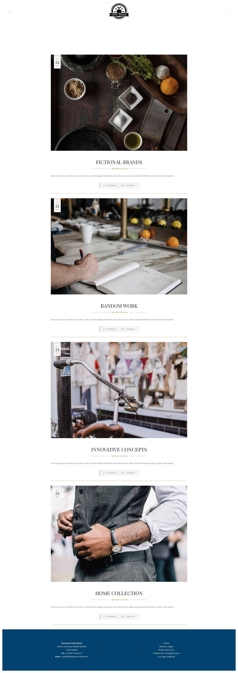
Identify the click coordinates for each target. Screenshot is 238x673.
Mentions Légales (166, 646)
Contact (166, 643)
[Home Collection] (119, 534)
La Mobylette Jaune (171, 653)
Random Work (119, 305)
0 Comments (111, 185)
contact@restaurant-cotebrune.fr (75, 656)
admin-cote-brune (121, 168)
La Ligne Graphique (167, 656)
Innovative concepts (119, 449)
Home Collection (119, 593)
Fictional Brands (119, 162)
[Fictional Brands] (119, 103)
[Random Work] (119, 246)
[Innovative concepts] (119, 390)
